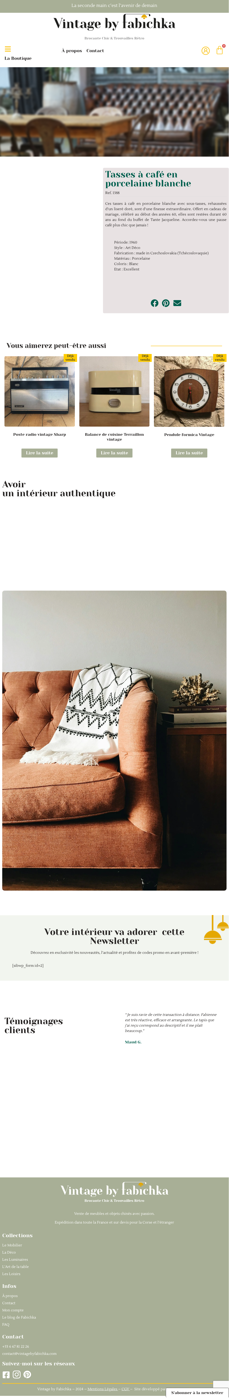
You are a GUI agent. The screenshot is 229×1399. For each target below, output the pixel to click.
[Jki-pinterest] (27, 1375)
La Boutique (18, 58)
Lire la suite (39, 453)
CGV (126, 1389)
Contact (95, 50)
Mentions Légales (102, 1389)
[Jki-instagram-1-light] (17, 1375)
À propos (72, 50)
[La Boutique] (7, 49)
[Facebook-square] (6, 1375)
